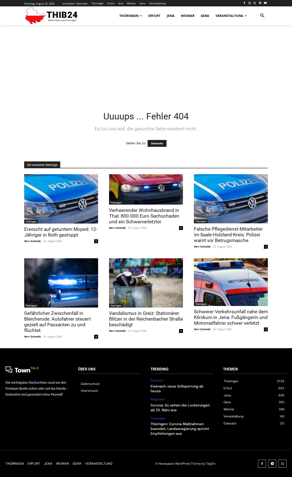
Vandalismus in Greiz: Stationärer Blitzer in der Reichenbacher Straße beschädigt (146, 319)
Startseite (157, 143)
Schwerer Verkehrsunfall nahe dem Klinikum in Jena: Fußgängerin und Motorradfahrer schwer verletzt (231, 317)
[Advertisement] (146, 65)
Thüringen (31, 221)
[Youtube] (265, 3)
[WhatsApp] (283, 464)
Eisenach (157, 380)
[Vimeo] (260, 3)
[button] (262, 15)
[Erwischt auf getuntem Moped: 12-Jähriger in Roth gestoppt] (61, 199)
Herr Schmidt (32, 241)
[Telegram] (272, 464)
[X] (255, 3)
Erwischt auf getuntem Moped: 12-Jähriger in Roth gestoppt (60, 232)
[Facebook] (244, 3)
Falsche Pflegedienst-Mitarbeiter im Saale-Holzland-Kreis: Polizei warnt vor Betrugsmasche (228, 234)
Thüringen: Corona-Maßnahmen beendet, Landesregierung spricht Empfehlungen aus (180, 429)
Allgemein (158, 399)
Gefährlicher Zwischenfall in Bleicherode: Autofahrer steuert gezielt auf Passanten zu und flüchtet (57, 322)
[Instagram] (249, 3)
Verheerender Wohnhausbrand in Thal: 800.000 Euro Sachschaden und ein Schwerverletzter (144, 216)
